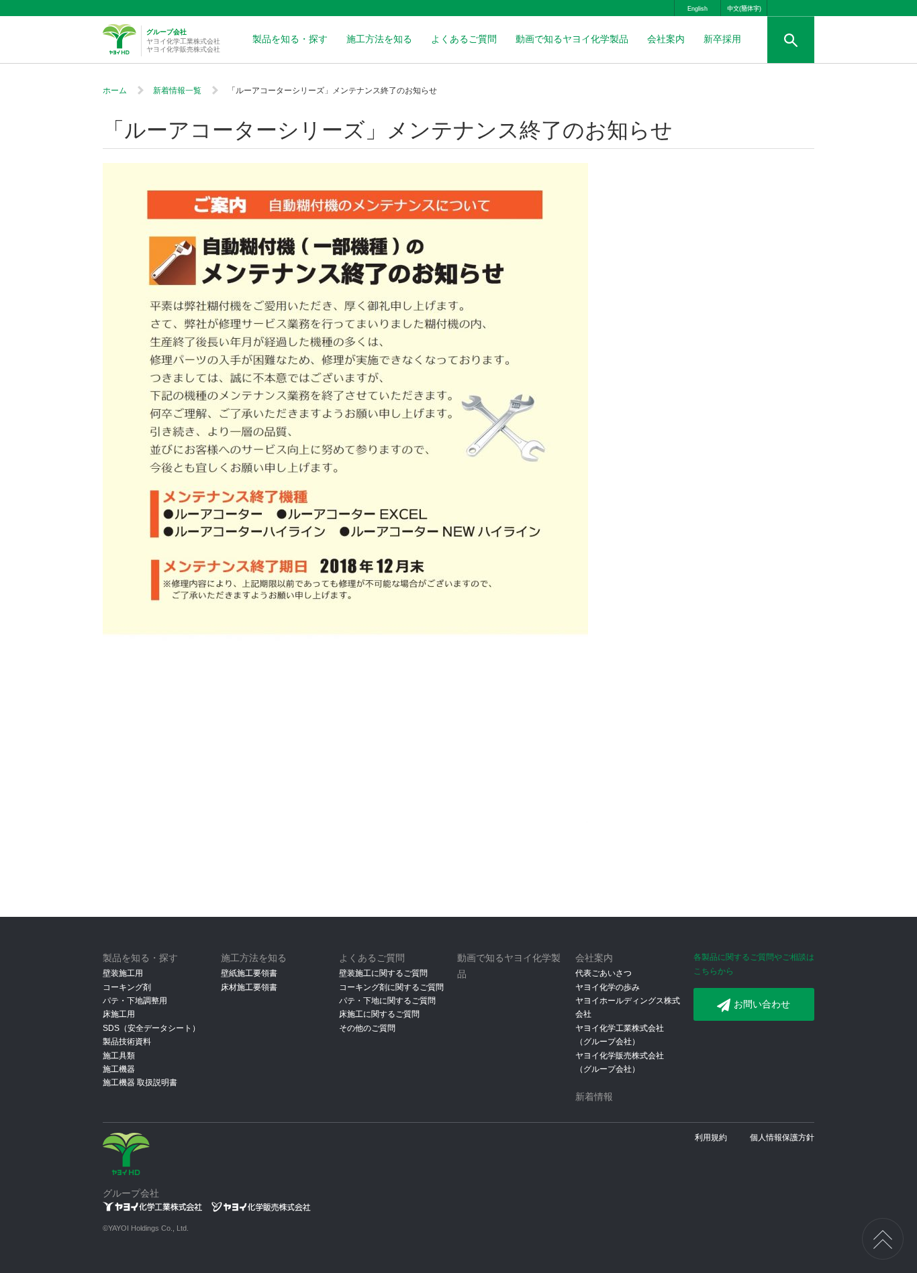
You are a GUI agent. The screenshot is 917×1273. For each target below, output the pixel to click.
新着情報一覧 (177, 90)
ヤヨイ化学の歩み (607, 987)
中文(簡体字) (744, 8)
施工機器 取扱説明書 (140, 1082)
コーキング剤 (127, 987)
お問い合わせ (762, 1004)
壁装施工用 (123, 973)
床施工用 (119, 1014)
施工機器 (119, 1069)
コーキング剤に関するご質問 (391, 987)
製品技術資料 (127, 1041)
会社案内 (666, 39)
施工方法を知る (379, 39)
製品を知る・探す (290, 39)
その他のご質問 (367, 1028)
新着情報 (594, 1096)
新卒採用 (722, 39)
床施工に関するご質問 (379, 1014)
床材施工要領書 (249, 987)
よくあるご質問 (464, 39)
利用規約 (711, 1137)
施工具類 (119, 1055)
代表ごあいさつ (603, 973)
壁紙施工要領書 (249, 973)
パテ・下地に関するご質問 (387, 1000)
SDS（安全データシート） (151, 1028)
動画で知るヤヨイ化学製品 (572, 39)
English (697, 8)
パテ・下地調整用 (135, 1000)
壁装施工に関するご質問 (383, 973)
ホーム (115, 90)
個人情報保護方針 (782, 1137)
